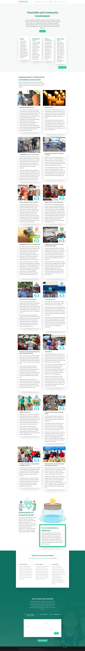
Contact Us (63, 1)
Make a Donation (42, 640)
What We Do (43, 1)
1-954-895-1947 (33, 558)
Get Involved (42, 31)
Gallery (55, 1)
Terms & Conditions (32, 648)
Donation (58, 1)
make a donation (62, 67)
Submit (56, 633)
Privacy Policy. (39, 648)
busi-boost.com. (42, 649)
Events (47, 1)
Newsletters (51, 1)
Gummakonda (37, 1)
